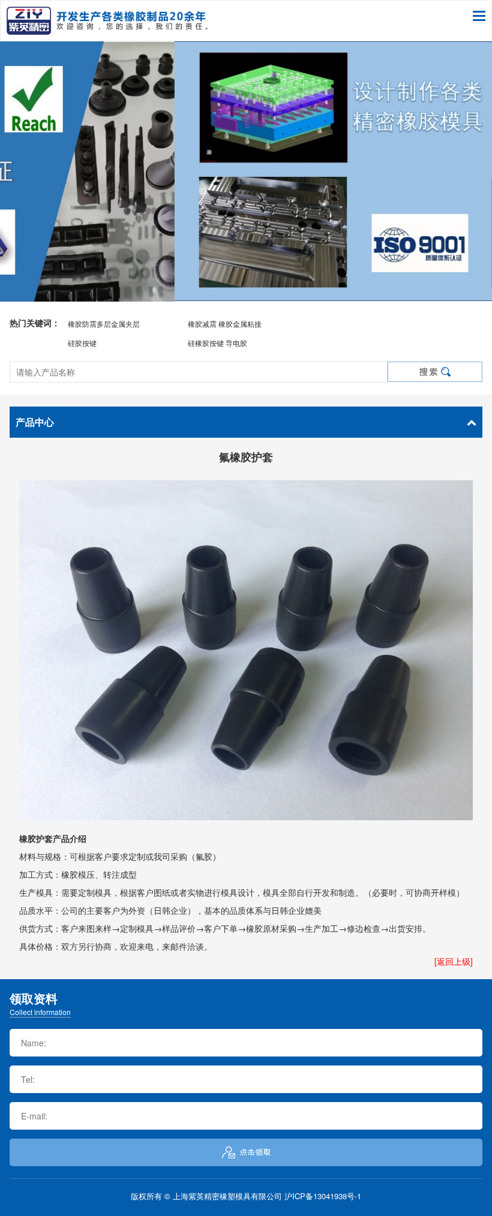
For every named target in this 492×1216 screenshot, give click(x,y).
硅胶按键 (82, 343)
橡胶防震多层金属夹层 (104, 323)
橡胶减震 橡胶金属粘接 (225, 323)
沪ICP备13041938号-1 (322, 1196)
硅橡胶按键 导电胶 (217, 343)
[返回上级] (453, 961)
